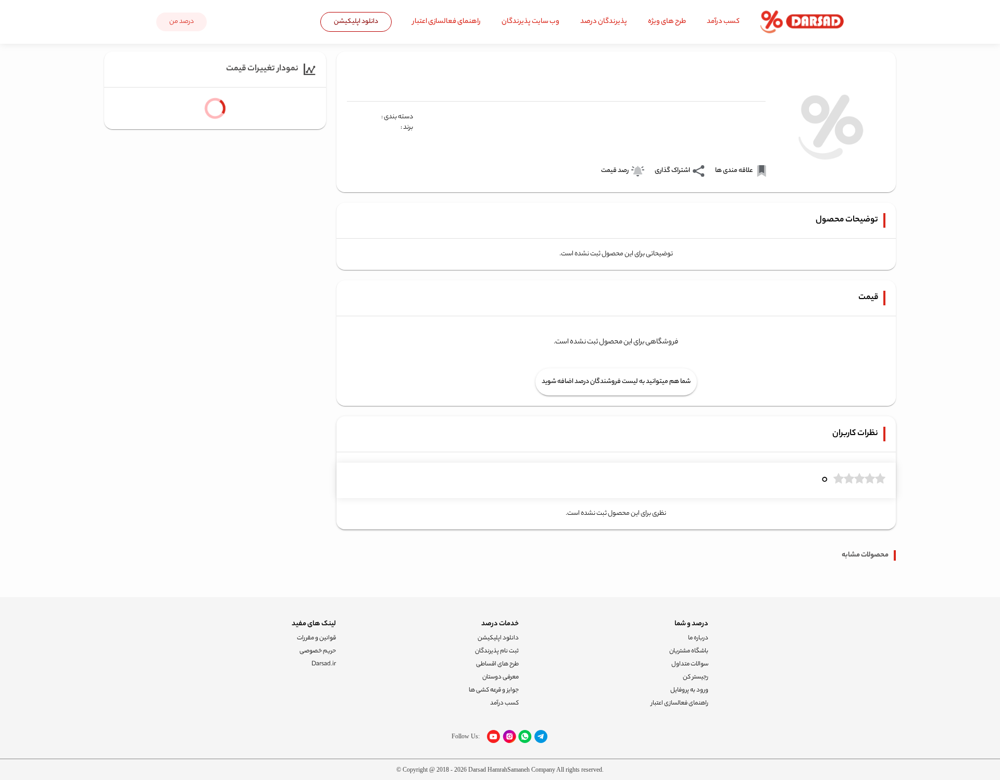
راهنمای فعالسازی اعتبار (447, 22)
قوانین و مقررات (316, 638)
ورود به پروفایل (689, 690)
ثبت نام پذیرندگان (497, 651)
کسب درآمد (723, 22)
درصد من (181, 21)
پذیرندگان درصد (603, 22)
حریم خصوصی (317, 651)
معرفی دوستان (500, 677)
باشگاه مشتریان (688, 651)
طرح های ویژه (667, 22)
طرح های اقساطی (497, 664)
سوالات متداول (689, 664)
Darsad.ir (323, 664)
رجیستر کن (695, 677)
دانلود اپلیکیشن (356, 21)
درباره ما (698, 638)
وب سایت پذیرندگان (530, 22)
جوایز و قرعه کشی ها (494, 690)
